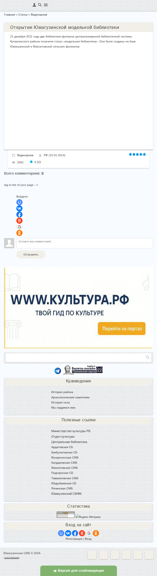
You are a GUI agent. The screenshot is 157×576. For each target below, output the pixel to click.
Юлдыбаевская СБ (63, 483)
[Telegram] (57, 373)
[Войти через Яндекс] (19, 221)
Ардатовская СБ (62, 447)
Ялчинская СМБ (62, 488)
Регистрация (74, 538)
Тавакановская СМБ (64, 478)
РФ (46, 155)
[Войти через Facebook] (19, 214)
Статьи (23, 14)
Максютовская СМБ (64, 467)
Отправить (31, 254)
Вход (88, 538)
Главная (9, 14)
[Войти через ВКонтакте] (19, 208)
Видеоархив (39, 14)
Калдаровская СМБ (64, 462)
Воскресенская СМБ (64, 457)
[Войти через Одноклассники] (19, 233)
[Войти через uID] (19, 202)
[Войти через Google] (19, 227)
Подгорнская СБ (62, 472)
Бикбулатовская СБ (64, 452)
